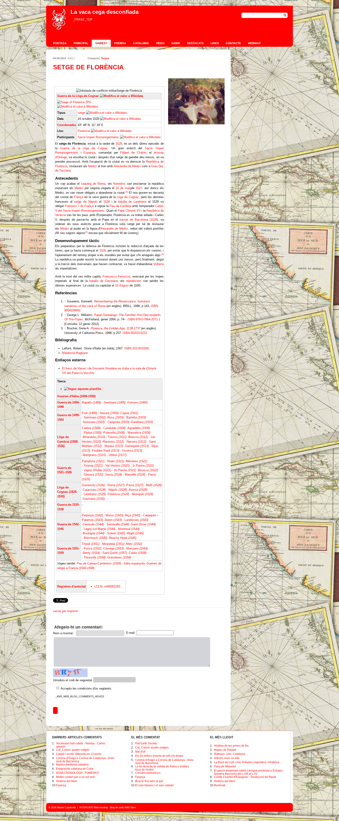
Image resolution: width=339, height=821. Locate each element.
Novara (109, 413)
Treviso (117, 437)
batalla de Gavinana (103, 281)
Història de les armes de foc (231, 745)
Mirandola (94, 437)
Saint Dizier (143, 524)
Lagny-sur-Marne (99, 529)
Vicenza (132, 450)
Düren (113, 520)
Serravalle (118, 524)
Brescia (138, 437)
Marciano (137, 548)
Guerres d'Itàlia (76, 396)
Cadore (91, 428)
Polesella (114, 432)
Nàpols (117, 489)
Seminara (115, 402)
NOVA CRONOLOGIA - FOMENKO (77, 772)
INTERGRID (86, 807)
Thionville (95, 557)
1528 (106, 201)
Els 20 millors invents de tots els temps (159, 755)
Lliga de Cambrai (67, 441)
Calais (137, 553)
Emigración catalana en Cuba (74, 768)
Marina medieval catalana (72, 764)
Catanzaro (94, 489)
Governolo (93, 485)
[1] (126, 192)
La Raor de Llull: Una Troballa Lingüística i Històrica (246, 762)
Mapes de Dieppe (225, 749)
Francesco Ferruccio (116, 276)
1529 (119, 143)
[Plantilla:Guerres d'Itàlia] (82, 389)
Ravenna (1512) (113, 441)
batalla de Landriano (132, 201)
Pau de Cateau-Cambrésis (99, 563)
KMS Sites (130, 807)
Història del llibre (66, 781)
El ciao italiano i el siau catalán (154, 785)
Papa (121, 210)
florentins (119, 183)
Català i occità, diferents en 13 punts (78, 754)
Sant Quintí (115, 553)
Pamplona (93, 461)
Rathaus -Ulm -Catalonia (229, 754)
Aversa (138, 489)
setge (81, 112)
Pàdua (92, 432)
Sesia (113, 474)
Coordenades (66, 125)
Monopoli (142, 494)
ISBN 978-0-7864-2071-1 (144, 319)
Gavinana (94, 498)
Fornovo (138, 402)
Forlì (89, 413)
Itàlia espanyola (134, 563)
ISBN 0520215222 (135, 333)
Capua (129, 413)
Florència (84, 131)
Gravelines (119, 557)
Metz (134, 544)
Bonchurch (95, 538)
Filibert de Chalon (133, 152)
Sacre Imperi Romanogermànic (98, 137)
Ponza (92, 548)
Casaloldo (114, 428)
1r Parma (143, 465)
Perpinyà (92, 515)
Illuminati (219, 785)
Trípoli (90, 544)
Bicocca (148, 470)
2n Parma (125, 470)
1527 (139, 188)
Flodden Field (105, 450)
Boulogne (93, 533)
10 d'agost (122, 285)
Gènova (93, 474)
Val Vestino (117, 465)
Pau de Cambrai (120, 206)
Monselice (139, 432)
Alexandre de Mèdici (127, 166)
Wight (135, 533)
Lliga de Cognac (128, 197)
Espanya (89, 152)
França (78, 197)
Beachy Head (122, 538)
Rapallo (91, 402)
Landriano (95, 494)
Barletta (136, 417)
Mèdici (92, 166)
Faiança (61, 785)
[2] (86, 232)
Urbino (117, 455)
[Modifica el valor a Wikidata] (121, 96)
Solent (116, 533)
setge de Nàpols (85, 201)
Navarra (136, 441)
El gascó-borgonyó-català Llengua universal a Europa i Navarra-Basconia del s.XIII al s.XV (248, 772)
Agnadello (139, 428)
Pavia (134, 485)
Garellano (142, 422)
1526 (102, 250)
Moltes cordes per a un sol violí (75, 777)
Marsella (135, 474)
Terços (105, 58)
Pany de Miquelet (225, 766)
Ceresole (93, 524)
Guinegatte (137, 446)
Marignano (94, 455)
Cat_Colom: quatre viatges (72, 749)
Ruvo (115, 417)
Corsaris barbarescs (148, 772)
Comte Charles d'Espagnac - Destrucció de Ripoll (245, 777)
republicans (133, 281)
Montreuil (129, 529)
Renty (91, 553)
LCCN (98, 586)
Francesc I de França (79, 206)
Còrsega (113, 548)
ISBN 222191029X (136, 348)
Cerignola (118, 422)
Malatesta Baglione (75, 353)
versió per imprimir (65, 611)
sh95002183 (112, 586)
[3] (162, 254)
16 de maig (123, 188)
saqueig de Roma (93, 183)
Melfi (154, 485)
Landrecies (136, 520)
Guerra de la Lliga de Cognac (78, 96)
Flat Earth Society (146, 743)
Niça (132, 515)
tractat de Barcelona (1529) (138, 219)
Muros (114, 515)
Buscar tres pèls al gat (149, 781)
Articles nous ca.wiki (226, 758)
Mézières (136, 461)
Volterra (159, 264)
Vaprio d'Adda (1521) (97, 470)
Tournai (93, 465)
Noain (115, 461)
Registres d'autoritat (71, 586)
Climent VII (132, 210)
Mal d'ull (140, 751)
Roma (116, 485)
